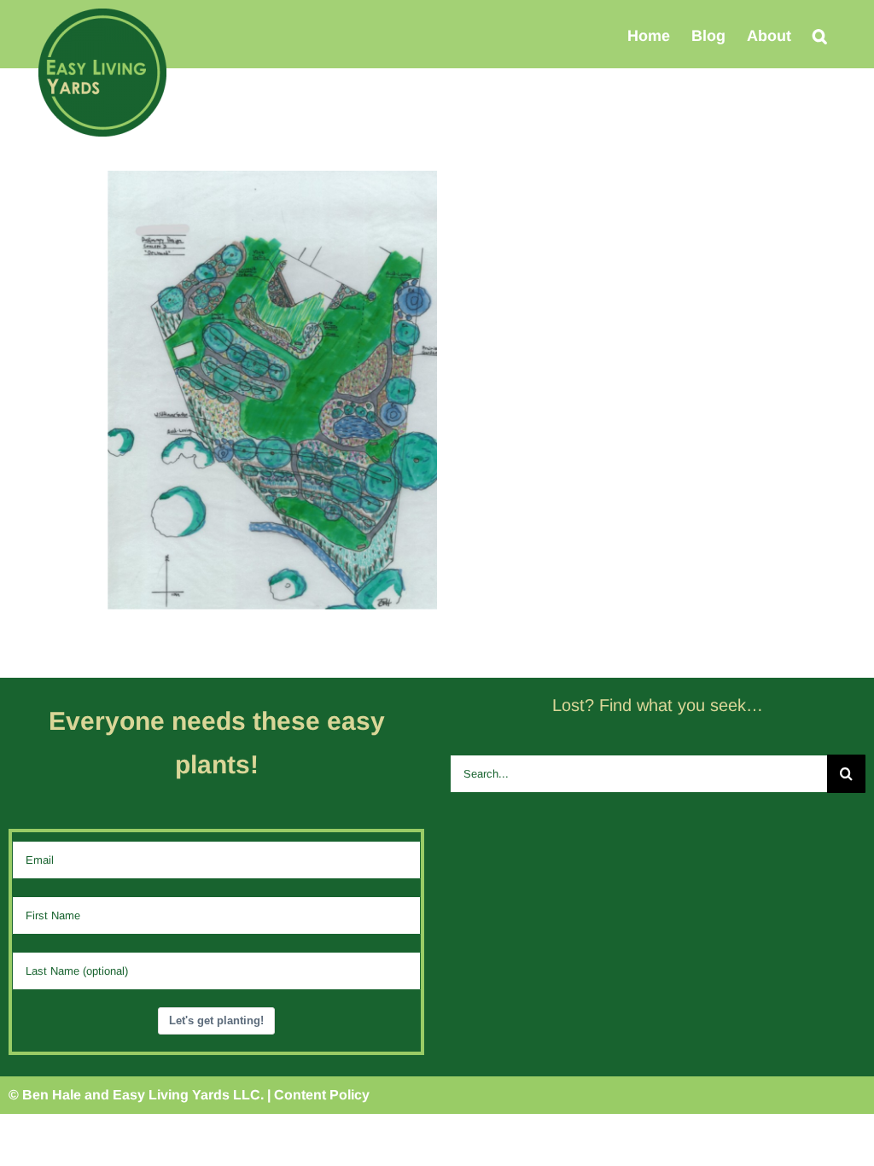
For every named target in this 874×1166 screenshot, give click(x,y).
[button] (820, 35)
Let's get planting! (216, 1020)
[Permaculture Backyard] (272, 180)
